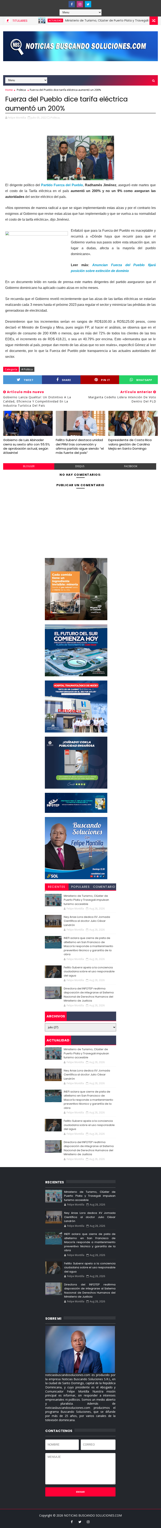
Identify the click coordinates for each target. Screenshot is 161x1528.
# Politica (27, 369)
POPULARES (80, 887)
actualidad (35, 20)
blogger (29, 466)
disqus (79, 466)
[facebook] (72, 4)
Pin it (105, 380)
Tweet (29, 380)
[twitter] (88, 4)
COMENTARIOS (104, 887)
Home (9, 90)
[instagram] (80, 4)
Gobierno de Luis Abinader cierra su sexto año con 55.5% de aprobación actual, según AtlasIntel (26, 446)
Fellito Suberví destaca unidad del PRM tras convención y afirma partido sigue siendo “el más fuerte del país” (80, 446)
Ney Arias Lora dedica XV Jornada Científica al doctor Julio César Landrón (87, 921)
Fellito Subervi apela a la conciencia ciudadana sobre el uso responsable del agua (89, 971)
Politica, (55, 117)
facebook (130, 466)
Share (66, 380)
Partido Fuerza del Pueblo (62, 185)
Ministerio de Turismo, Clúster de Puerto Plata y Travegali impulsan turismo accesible (86, 900)
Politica (21, 90)
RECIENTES (56, 887)
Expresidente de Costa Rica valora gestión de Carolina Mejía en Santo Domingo (130, 444)
